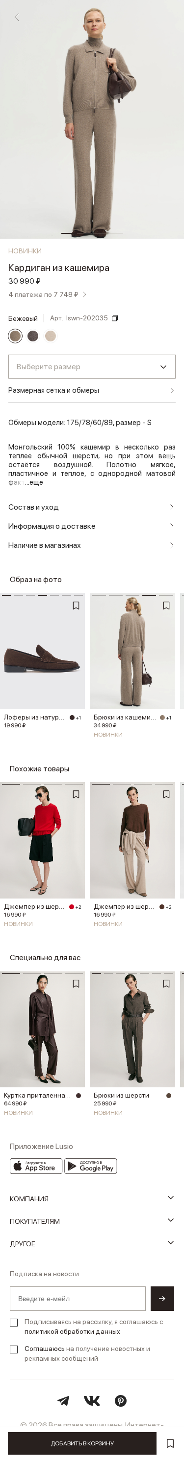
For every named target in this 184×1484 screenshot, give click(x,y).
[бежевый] (15, 336)
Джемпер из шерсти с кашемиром (35, 906)
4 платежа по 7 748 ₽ (43, 294)
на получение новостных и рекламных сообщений (87, 1353)
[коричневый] (33, 336)
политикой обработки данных (72, 1331)
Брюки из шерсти (121, 1095)
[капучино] (168, 1095)
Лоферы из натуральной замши (35, 717)
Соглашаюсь (45, 1348)
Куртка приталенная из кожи (38, 1095)
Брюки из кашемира (125, 717)
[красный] (71, 906)
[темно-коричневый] (72, 717)
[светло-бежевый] (50, 336)
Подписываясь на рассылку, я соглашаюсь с (94, 1326)
